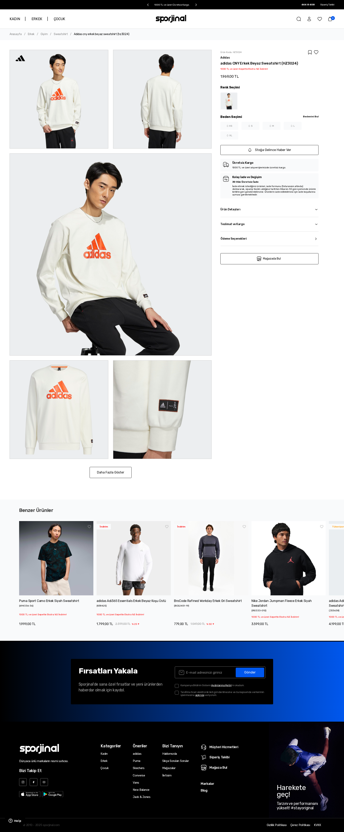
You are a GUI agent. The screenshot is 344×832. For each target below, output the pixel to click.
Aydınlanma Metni (221, 685)
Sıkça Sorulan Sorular (175, 761)
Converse (139, 775)
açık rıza (199, 695)
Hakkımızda (169, 754)
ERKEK (36, 19)
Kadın (104, 754)
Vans (136, 782)
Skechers (139, 768)
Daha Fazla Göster (110, 472)
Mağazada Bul (272, 258)
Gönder (250, 672)
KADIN (15, 19)
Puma (136, 761)
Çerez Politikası (300, 825)
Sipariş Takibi (327, 4)
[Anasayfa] (171, 19)
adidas (137, 754)
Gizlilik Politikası (276, 825)
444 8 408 (308, 4)
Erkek (31, 34)
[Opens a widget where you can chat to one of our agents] (15, 821)
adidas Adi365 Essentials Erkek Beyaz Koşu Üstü (131, 601)
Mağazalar (168, 768)
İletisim (167, 775)
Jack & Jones (141, 797)
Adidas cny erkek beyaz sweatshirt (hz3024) (101, 34)
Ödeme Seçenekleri (234, 238)
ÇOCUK (59, 19)
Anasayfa (16, 34)
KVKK (317, 825)
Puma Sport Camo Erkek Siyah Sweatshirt (49, 601)
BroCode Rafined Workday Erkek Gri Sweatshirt (208, 601)
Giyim (44, 34)
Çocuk (105, 768)
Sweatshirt (61, 34)
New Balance (141, 790)
